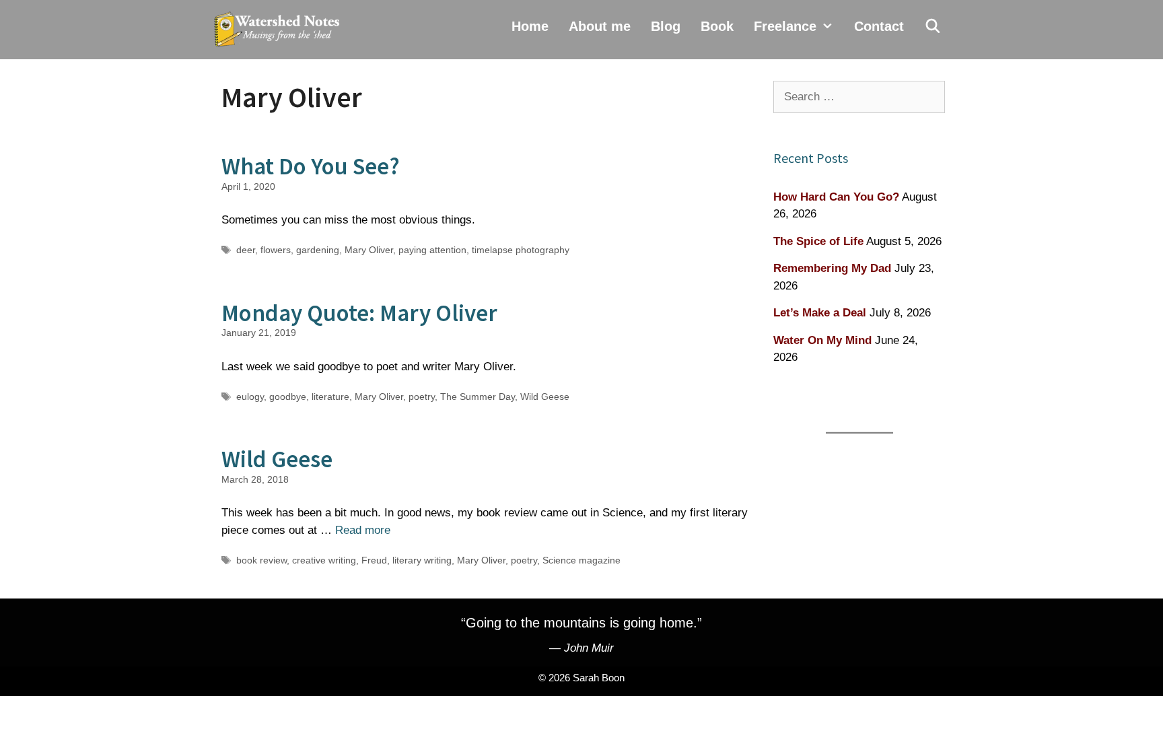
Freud (374, 560)
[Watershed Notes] (280, 29)
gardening (317, 249)
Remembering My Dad (832, 268)
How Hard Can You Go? (836, 197)
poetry (422, 396)
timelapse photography (520, 249)
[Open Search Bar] (933, 26)
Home (530, 26)
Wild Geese (544, 396)
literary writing (422, 560)
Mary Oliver (369, 249)
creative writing (324, 560)
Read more (362, 530)
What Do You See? (310, 166)
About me (600, 26)
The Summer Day (477, 396)
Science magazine (581, 560)
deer (245, 249)
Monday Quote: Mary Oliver (359, 313)
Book (717, 26)
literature (330, 396)
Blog (665, 26)
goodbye (287, 396)
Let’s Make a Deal (819, 312)
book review (261, 560)
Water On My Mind (822, 340)
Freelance (785, 26)
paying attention (432, 249)
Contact (879, 26)
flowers (275, 249)
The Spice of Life (818, 241)
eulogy (250, 396)
